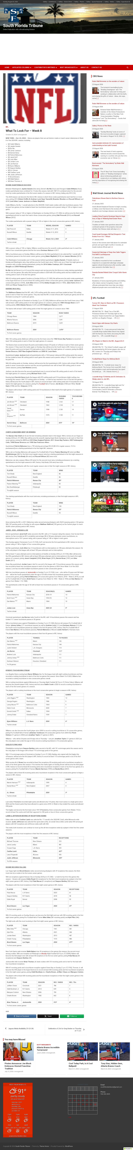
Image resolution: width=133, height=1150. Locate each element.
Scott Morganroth (12, 1058)
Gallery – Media (109, 1)
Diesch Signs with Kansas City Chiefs (105, 298)
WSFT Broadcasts (68, 67)
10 (74, 1100)
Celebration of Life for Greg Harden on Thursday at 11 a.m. (64, 1030)
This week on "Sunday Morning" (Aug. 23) (106, 165)
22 (95, 1104)
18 (78, 1104)
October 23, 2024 (11, 134)
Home (7, 67)
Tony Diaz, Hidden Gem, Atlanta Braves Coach (112, 1064)
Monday (44, 954)
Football (42, 384)
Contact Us (97, 67)
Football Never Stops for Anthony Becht (106, 334)
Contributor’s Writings (44, 67)
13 (87, 1100)
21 (91, 1104)
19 (83, 1104)
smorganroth (22, 134)
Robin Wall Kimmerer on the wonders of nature (108, 81)
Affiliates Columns (20, 67)
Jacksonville (31, 572)
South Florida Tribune (23, 25)
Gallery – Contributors (49, 1)
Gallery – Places (79, 1)
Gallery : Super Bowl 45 (123, 1)
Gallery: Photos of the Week (101, 103)
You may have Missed (15, 1039)
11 (78, 1100)
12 (83, 1100)
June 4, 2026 (41, 1053)
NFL (7, 127)
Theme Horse (44, 1146)
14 (91, 1100)
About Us (84, 67)
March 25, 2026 (106, 1069)
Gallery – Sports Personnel (94, 1)
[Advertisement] (66, 49)
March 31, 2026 (74, 1069)
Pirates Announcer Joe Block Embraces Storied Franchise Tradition (18, 1066)
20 (87, 1104)
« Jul (69, 1117)
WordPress (69, 1146)
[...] (106, 98)
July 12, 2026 (9, 1071)
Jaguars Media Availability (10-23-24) (20, 1029)
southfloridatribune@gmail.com (111, 1087)
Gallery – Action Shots (65, 1)
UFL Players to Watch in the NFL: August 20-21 (108, 316)
